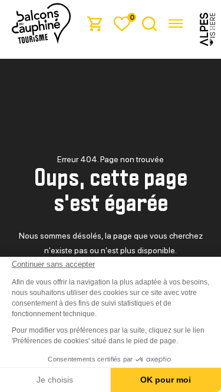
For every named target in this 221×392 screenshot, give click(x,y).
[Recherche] (149, 23)
